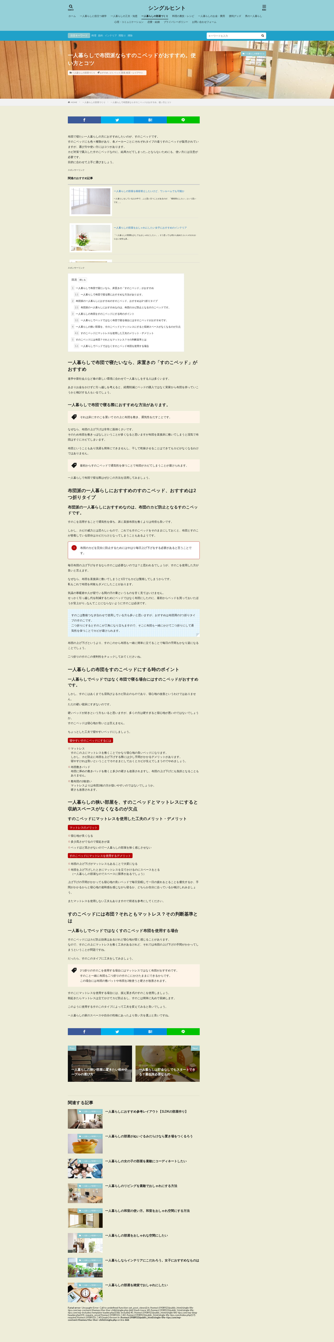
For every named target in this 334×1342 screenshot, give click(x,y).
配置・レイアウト (134, 72)
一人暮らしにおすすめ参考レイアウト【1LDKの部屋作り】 (146, 1111)
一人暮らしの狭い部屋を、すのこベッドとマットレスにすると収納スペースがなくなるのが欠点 (126, 326)
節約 (100, 35)
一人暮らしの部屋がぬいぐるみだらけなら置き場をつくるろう (149, 1136)
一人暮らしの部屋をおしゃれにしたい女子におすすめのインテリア (150, 227)
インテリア (111, 35)
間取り (122, 35)
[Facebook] (84, 119)
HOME (74, 102)
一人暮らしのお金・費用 (211, 15)
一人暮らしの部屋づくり (154, 15)
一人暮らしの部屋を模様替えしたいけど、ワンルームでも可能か (149, 191)
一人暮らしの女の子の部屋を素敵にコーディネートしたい (146, 1161)
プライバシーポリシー (176, 21)
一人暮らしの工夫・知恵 (124, 15)
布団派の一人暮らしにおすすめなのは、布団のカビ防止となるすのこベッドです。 (123, 307)
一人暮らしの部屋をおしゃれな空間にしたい (136, 1235)
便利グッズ (235, 15)
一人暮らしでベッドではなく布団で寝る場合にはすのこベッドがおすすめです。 (121, 320)
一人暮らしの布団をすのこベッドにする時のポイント (103, 313)
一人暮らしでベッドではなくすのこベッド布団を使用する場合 (112, 345)
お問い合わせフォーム (204, 21)
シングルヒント (167, 7)
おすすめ (104, 72)
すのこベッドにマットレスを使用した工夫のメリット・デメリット (114, 333)
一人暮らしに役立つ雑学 (93, 15)
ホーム (72, 15)
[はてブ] (150, 119)
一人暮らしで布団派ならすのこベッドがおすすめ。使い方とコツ (141, 102)
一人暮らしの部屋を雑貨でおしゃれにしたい (136, 1285)
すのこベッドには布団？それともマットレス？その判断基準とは (109, 339)
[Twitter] (117, 119)
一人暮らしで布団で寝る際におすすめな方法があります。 (109, 294)
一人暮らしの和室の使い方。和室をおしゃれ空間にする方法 (147, 1210)
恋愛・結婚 (154, 21)
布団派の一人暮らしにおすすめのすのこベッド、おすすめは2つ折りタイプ (115, 300)
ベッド (117, 72)
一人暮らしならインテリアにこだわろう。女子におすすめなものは (152, 1260)
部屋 (123, 72)
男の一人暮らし (253, 15)
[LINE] (183, 119)
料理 (94, 35)
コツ (111, 72)
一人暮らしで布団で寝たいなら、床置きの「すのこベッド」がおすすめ (113, 288)
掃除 (130, 35)
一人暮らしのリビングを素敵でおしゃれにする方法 (141, 1186)
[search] (262, 36)
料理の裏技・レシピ (183, 15)
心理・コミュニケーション (129, 21)
